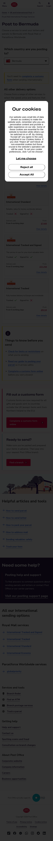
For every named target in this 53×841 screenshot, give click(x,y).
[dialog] (26, 141)
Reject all (26, 167)
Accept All (27, 174)
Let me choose (26, 158)
